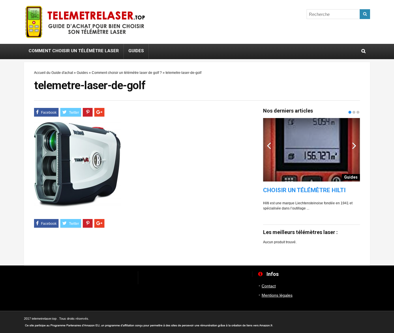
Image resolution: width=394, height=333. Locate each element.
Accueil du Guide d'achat (53, 73)
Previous (269, 145)
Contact (269, 286)
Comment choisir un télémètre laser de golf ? (127, 73)
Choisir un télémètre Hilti (304, 190)
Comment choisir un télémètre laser (74, 50)
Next (354, 145)
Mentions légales (277, 295)
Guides (136, 50)
